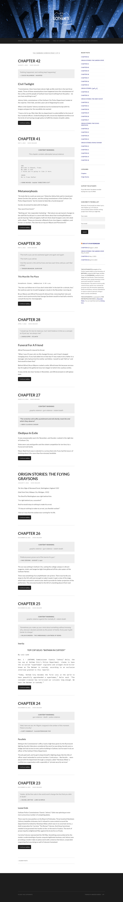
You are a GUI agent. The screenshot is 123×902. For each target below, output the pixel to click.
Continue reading (24, 123)
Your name (84, 216)
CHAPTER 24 (29, 703)
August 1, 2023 (23, 65)
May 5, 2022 (22, 247)
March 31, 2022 (23, 399)
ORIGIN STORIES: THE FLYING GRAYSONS (90, 124)
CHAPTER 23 (29, 783)
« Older (23, 860)
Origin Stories (85, 177)
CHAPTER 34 (85, 92)
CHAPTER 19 (85, 156)
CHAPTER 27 (29, 395)
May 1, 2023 (22, 143)
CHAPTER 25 (29, 603)
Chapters (83, 173)
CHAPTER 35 (85, 85)
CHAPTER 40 (85, 67)
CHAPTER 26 (29, 533)
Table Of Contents (59, 40)
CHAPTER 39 (85, 71)
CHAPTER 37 (85, 78)
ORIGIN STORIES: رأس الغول (89, 88)
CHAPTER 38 (85, 74)
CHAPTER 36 (85, 81)
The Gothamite (28, 894)
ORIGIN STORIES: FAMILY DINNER (91, 142)
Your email (84, 223)
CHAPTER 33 (85, 95)
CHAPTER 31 (85, 106)
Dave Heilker (34, 65)
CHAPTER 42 (29, 61)
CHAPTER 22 (85, 146)
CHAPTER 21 (85, 149)
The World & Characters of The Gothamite (83, 40)
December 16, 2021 (24, 787)
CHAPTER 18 (85, 160)
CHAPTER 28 (29, 319)
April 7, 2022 (22, 324)
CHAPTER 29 (85, 113)
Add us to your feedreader (91, 243)
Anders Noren (96, 894)
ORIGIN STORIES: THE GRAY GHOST (92, 99)
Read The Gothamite (42, 40)
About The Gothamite (25, 40)
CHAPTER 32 (85, 102)
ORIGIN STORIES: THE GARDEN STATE (92, 60)
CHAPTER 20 (85, 153)
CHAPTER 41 (29, 139)
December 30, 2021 (24, 537)
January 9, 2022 (23, 483)
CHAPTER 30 (29, 243)
